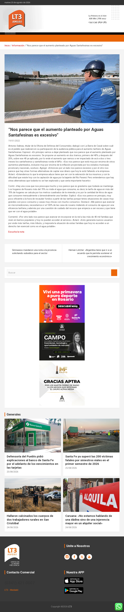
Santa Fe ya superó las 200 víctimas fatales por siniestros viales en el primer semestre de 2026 (89, 460)
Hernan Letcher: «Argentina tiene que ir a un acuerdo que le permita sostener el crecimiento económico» (90, 253)
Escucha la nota (16, 231)
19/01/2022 (14, 141)
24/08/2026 (12, 527)
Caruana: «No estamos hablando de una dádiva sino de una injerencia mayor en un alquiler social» (88, 519)
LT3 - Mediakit (11, 590)
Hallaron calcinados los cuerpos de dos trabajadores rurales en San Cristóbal (30, 519)
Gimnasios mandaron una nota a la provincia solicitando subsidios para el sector (34, 252)
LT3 (70, 606)
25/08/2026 (12, 472)
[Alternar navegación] (8, 38)
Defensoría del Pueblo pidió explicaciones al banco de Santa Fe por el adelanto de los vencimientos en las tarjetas (32, 462)
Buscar (114, 272)
